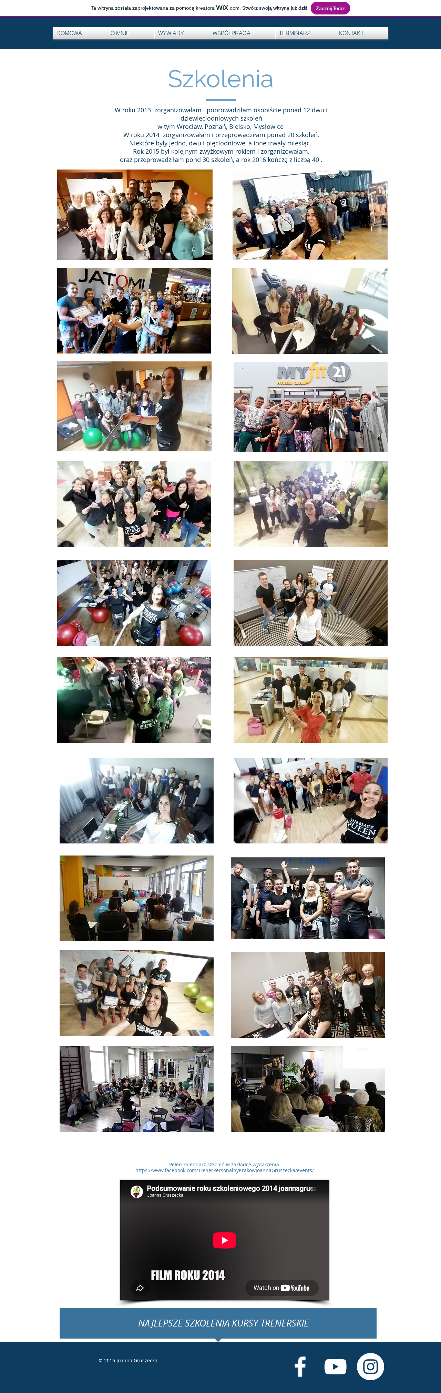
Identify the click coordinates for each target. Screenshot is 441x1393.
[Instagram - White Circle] (370, 1366)
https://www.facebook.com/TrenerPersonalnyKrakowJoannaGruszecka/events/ (224, 1170)
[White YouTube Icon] (335, 1366)
